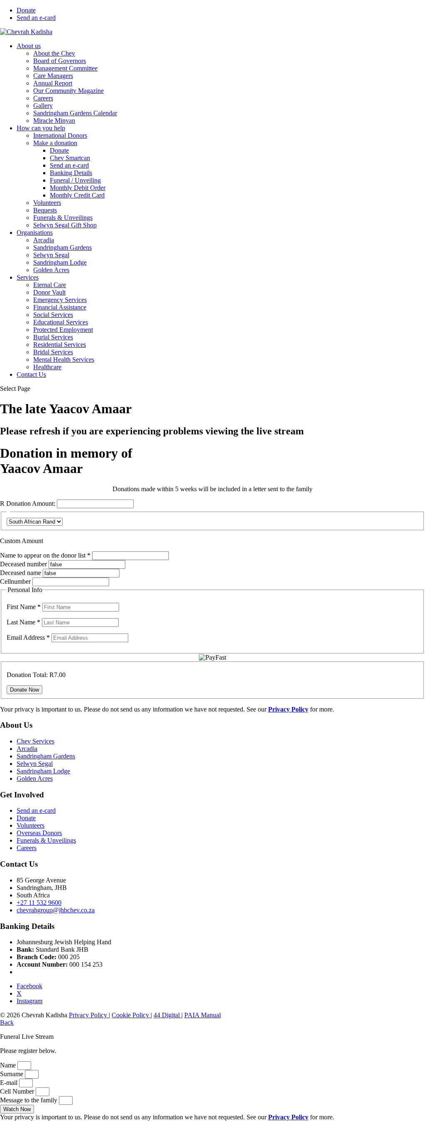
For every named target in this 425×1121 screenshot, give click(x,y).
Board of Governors (59, 60)
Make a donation (55, 142)
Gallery (43, 105)
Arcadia (43, 240)
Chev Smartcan (70, 157)
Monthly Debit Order (77, 187)
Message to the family (29, 1100)
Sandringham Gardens (62, 247)
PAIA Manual (202, 1015)
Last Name (23, 622)
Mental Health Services (63, 359)
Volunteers (47, 202)
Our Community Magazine (68, 90)
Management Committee (65, 68)
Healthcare (47, 366)
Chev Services (35, 741)
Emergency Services (60, 299)
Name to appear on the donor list (46, 555)
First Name (24, 606)
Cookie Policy (131, 1015)
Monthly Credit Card (77, 195)
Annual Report (52, 83)
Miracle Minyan (54, 120)
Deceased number (23, 564)
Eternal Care (49, 284)
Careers (43, 98)
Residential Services (59, 344)
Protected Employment (63, 329)
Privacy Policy (89, 1015)
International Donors (60, 135)
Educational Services (60, 322)
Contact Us (31, 374)
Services (28, 277)
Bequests (45, 210)
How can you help (41, 128)
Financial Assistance (59, 307)
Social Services (53, 314)
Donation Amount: (30, 503)
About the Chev (54, 53)
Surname (12, 1073)
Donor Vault (49, 292)
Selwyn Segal (51, 254)
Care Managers (53, 75)
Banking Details (71, 172)
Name (8, 1065)
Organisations (35, 232)
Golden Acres (51, 269)
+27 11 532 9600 (39, 902)
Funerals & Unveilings (63, 217)
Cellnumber (15, 581)
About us (29, 45)
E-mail (9, 1082)
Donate (26, 10)
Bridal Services (53, 352)
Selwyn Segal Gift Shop (65, 225)
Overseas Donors (39, 832)
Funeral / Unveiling (75, 180)
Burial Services (53, 337)
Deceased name (20, 572)
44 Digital (167, 1015)
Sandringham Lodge (60, 262)
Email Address (28, 637)
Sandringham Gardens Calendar (75, 113)
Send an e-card (36, 17)
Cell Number (18, 1091)
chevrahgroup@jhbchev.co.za (56, 910)
